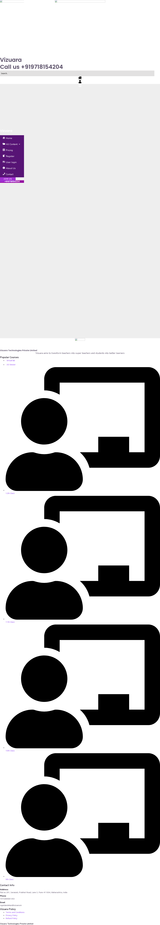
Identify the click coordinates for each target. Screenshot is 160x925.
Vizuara (6, 131)
